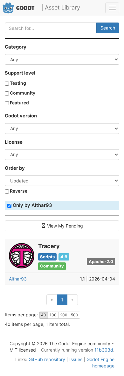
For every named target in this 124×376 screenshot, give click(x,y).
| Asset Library (60, 7)
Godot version (21, 116)
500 (74, 315)
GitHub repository (47, 359)
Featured (19, 102)
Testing (17, 83)
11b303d (103, 350)
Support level (20, 73)
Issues (75, 359)
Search (107, 27)
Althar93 (18, 278)
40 (43, 315)
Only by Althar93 (31, 205)
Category (15, 47)
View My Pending (64, 225)
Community (22, 93)
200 (63, 315)
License (14, 142)
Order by (15, 168)
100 (53, 315)
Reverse (18, 191)
